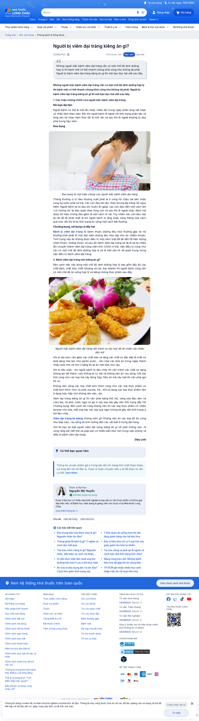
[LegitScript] (134, 659)
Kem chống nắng (70, 19)
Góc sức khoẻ (88, 598)
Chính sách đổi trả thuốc (17, 628)
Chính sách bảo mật (15, 638)
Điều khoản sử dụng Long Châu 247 (18, 687)
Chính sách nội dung (15, 623)
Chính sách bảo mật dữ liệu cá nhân (20, 655)
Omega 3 (42, 19)
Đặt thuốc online (51, 623)
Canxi (32, 19)
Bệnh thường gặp (90, 618)
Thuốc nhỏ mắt (89, 19)
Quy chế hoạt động (15, 613)
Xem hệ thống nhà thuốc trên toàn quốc (47, 583)
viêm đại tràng (70, 519)
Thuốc (46, 608)
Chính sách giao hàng (16, 633)
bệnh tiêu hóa (87, 519)
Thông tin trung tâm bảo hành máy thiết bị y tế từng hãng (20, 671)
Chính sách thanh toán (16, 643)
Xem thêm (71, 472)
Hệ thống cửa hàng (15, 603)
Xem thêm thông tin (65, 510)
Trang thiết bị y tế (52, 618)
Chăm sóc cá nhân (52, 613)
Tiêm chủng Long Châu (55, 628)
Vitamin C (153, 19)
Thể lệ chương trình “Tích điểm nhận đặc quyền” (18, 679)
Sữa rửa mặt (106, 19)
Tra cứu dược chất (90, 608)
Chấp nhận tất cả (176, 704)
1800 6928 (188, 2)
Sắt (58, 19)
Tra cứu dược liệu (90, 613)
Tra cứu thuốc (88, 603)
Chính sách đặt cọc (15, 618)
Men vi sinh (120, 19)
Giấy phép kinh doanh (16, 608)
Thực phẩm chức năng (55, 598)
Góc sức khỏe (26, 35)
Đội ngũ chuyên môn (92, 628)
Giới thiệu (9, 598)
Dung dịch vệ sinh (137, 19)
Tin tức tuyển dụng (91, 633)
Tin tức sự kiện (89, 638)
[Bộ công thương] (126, 644)
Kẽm (52, 19)
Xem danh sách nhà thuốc (175, 583)
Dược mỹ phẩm (51, 603)
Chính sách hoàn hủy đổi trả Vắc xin (19, 663)
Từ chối (176, 712)
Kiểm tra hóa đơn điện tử (17, 648)
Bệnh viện (86, 623)
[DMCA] (134, 652)
